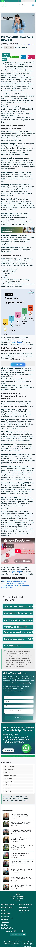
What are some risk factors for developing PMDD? (18, 632)
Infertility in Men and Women (13, 583)
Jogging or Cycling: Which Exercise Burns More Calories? (21, 838)
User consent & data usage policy (28, 945)
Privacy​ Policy (28, 943)
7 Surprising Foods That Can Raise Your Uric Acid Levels (21, 885)
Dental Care (8, 785)
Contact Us (4, 925)
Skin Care (7, 788)
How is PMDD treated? (14, 646)
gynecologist (17, 342)
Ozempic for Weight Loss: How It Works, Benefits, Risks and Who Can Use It (21, 878)
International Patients (25, 904)
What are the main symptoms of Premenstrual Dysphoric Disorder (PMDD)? (18, 606)
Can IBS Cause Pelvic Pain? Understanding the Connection (20, 815)
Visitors (21, 906)
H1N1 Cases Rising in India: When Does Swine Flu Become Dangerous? (22, 862)
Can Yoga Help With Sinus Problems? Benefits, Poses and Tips (22, 846)
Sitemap (3, 924)
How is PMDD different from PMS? (18, 613)
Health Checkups (9, 769)
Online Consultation (7, 928)
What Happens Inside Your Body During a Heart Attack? (20, 854)
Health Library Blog (24, 909)
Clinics (3, 915)
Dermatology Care (10, 776)
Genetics (7, 772)
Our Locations (5, 916)
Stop (5, 59)
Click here (18, 364)
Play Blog (6, 55)
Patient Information (7, 918)
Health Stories (23, 912)
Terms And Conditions (28, 941)
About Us (3, 910)
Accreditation (8, 779)
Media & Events (23, 907)
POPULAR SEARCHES (16, 934)
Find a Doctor (5, 912)
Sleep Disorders (9, 782)
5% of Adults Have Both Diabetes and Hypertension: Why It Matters (21, 830)
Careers (3, 921)
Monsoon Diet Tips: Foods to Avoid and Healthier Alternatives (21, 870)
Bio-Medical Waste (6, 927)
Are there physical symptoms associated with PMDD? (18, 620)
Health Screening (24, 910)
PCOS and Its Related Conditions (14, 581)
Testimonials (5, 922)
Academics (4, 919)
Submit (18, 718)
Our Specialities (5, 913)
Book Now (6, 1)
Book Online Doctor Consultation (6, 908)
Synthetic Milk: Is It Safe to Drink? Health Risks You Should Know (20, 823)
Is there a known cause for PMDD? (18, 639)
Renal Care (7, 791)
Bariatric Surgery (9, 766)
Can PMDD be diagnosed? (15, 627)
